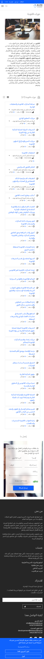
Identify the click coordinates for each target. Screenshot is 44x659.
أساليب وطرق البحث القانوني (25, 195)
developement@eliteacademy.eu (30, 631)
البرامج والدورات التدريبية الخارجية (32, 562)
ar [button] (7, 2)
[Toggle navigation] (2, 6)
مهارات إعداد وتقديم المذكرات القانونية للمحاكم (24, 341)
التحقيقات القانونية (28, 152)
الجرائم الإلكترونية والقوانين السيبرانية (22, 278)
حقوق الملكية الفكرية (27, 374)
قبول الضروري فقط (23, 651)
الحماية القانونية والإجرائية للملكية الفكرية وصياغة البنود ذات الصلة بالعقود (23, 397)
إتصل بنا (11, 2)
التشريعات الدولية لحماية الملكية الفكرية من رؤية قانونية (23, 131)
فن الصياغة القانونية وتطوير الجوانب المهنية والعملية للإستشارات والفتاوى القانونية (22, 290)
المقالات (22, 2)
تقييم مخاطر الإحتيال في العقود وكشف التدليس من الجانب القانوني (22, 410)
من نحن (16, 2)
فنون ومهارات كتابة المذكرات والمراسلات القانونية (25, 222)
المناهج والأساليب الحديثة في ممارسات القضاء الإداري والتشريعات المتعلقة (22, 316)
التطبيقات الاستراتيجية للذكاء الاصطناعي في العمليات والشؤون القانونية (23, 181)
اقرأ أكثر (11, 112)
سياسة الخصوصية (23, 647)
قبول (23, 656)
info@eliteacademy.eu (34, 623)
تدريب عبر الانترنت (37, 571)
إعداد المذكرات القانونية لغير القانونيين (22, 270)
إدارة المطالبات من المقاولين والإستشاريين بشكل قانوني (25, 303)
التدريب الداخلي (37, 568)
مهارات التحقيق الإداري (27, 118)
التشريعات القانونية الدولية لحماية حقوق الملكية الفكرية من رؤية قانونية (22, 329)
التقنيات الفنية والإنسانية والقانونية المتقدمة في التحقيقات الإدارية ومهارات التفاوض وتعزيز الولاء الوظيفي (21, 209)
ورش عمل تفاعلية (36, 565)
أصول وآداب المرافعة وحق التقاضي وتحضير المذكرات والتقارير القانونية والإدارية (23, 235)
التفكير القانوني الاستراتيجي (26, 167)
